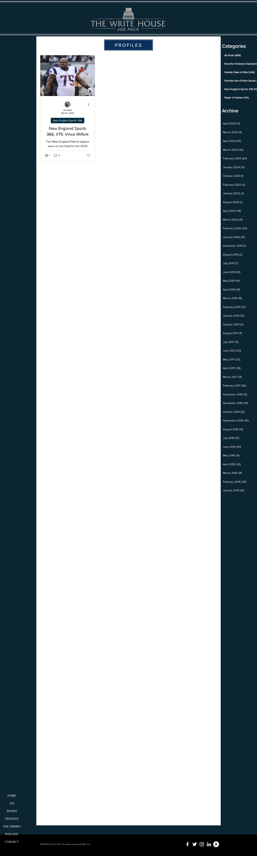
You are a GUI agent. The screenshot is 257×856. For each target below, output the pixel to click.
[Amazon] (216, 844)
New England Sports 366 (67, 120)
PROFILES (11, 818)
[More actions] (89, 104)
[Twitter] (195, 844)
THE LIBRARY (12, 826)
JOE (11, 803)
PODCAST (12, 834)
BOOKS (12, 811)
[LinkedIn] (209, 844)
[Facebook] (187, 844)
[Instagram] (202, 844)
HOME (12, 795)
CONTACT (12, 841)
